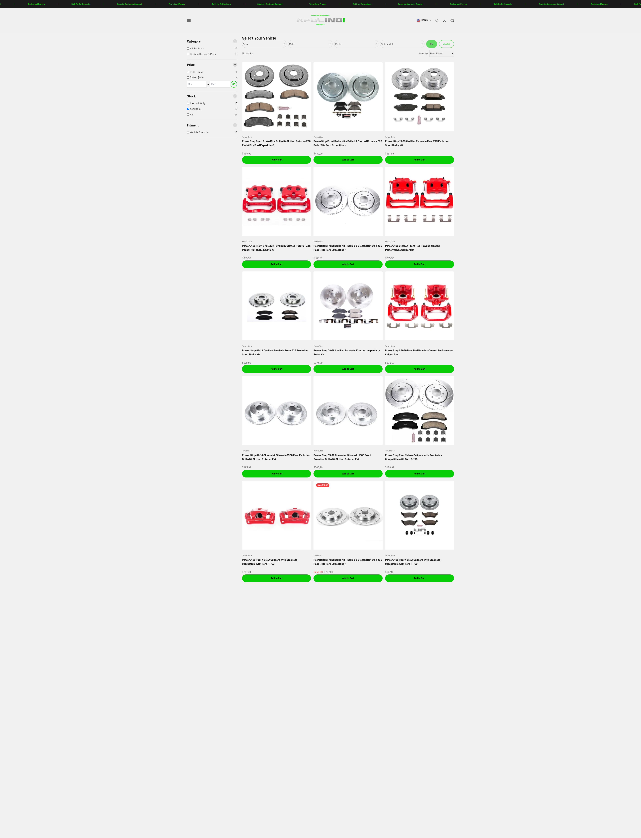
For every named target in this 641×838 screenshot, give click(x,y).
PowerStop (247, 137)
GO (233, 84)
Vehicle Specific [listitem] (199, 132)
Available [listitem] (195, 108)
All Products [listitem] (197, 48)
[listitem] (212, 72)
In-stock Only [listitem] (197, 103)
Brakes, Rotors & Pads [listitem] (203, 54)
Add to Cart (276, 159)
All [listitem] (191, 114)
